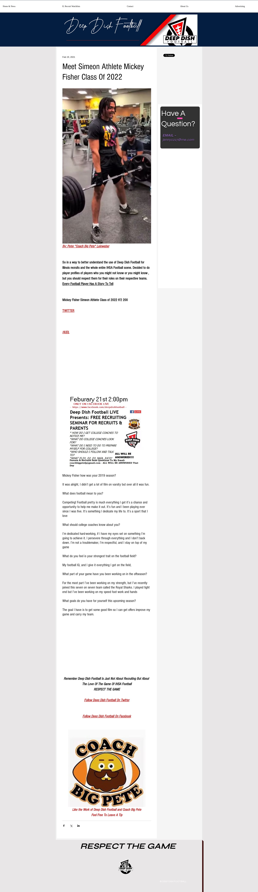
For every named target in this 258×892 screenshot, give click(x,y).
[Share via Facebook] (63, 825)
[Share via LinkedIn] (78, 825)
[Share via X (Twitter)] (71, 825)
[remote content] (106, 367)
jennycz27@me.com (178, 140)
